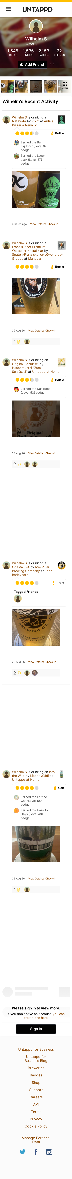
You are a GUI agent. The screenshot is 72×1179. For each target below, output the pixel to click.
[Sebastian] (35, 673)
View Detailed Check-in (44, 224)
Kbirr (35, 121)
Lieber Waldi (39, 776)
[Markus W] (27, 341)
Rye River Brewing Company (30, 569)
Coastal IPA (20, 567)
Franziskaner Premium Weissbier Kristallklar (28, 249)
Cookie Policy (36, 1126)
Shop (36, 1082)
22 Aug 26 (18, 878)
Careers (36, 1097)
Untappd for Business (36, 1049)
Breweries (36, 1068)
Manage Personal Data (36, 1140)
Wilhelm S (19, 117)
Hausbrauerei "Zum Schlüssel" (26, 370)
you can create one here (44, 1015)
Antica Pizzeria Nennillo (33, 123)
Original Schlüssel (25, 364)
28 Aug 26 (18, 453)
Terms (36, 1112)
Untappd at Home (45, 372)
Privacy (36, 1119)
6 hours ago (19, 224)
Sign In (36, 1029)
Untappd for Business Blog (36, 1058)
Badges (36, 1075)
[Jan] (27, 464)
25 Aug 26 (18, 662)
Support (36, 1090)
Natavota (19, 121)
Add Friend (34, 64)
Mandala (34, 258)
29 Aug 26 (18, 330)
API (36, 1104)
